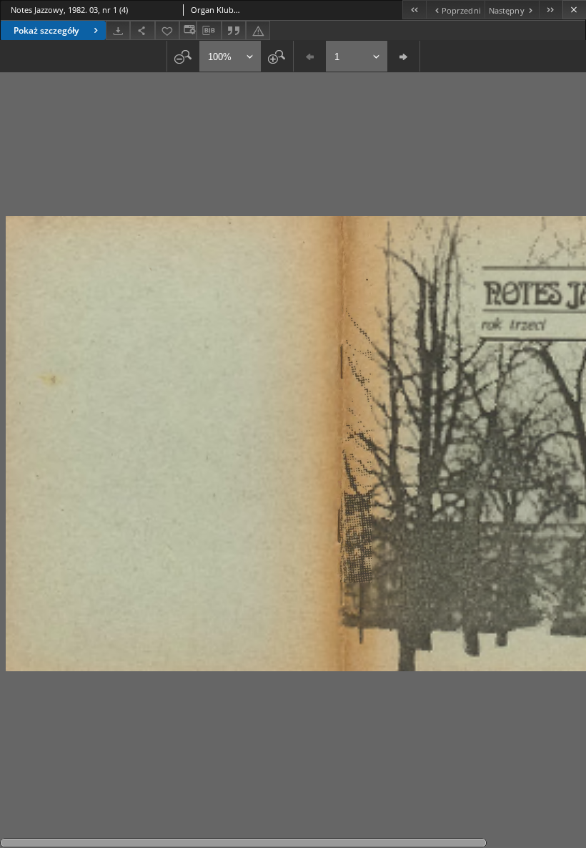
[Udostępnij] (142, 30)
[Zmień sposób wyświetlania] (188, 30)
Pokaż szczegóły (46, 30)
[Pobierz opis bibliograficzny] (209, 31)
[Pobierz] (118, 30)
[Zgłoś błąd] (258, 30)
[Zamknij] (574, 9)
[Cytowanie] (234, 30)
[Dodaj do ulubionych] (167, 30)
